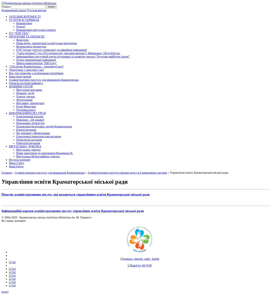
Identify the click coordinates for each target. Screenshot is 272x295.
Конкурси (22, 39)
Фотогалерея (24, 99)
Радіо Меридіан (26, 106)
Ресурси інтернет (20, 159)
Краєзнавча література (30, 123)
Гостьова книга (26, 109)
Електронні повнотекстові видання (38, 136)
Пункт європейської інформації (36, 59)
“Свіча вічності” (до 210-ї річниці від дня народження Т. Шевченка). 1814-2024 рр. (68, 53)
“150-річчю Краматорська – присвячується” (36, 66)
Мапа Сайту (16, 163)
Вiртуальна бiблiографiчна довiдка (38, 156)
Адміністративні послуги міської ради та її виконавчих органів (127, 172)
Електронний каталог (30, 116)
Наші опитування (20, 76)
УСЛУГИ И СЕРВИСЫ (24, 19)
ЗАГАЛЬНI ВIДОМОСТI (25, 16)
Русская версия (36, 10)
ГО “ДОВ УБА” (19, 33)
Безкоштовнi (24, 23)
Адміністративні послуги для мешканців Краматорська (44, 79)
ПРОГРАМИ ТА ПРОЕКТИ (26, 36)
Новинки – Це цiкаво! (30, 119)
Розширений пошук (13, 10)
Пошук (5, 6)
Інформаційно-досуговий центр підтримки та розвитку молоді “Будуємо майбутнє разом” (73, 56)
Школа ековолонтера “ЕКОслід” (36, 63)
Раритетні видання (28, 143)
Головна (6, 172)
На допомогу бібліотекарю (33, 133)
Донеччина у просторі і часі (26, 69)
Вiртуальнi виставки (29, 89)
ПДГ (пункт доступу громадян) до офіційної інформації (51, 49)
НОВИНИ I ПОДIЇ (21, 86)
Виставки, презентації (30, 103)
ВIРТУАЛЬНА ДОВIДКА (25, 146)
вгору (5, 291)
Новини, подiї (25, 93)
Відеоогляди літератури (31, 46)
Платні (20, 26)
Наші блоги (16, 166)
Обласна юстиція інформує (26, 83)
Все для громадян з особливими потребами (36, 73)
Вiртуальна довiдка (28, 149)
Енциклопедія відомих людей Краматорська (44, 126)
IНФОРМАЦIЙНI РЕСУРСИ (27, 113)
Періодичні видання (29, 139)
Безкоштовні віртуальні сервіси (36, 29)
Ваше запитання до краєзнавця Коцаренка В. (44, 153)
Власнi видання (26, 129)
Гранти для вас (25, 96)
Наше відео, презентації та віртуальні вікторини (46, 43)
